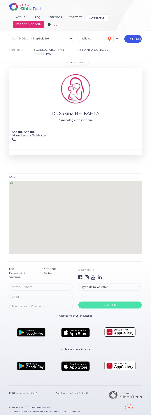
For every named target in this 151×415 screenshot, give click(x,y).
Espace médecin (28, 24)
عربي (55, 24)
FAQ (38, 17)
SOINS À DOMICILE (95, 49)
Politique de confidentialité (23, 393)
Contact (75, 17)
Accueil (22, 17)
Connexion (97, 17)
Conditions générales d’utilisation (73, 393)
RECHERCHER (134, 39)
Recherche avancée (75, 62)
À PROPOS (54, 17)
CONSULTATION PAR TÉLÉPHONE (50, 52)
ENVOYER (109, 305)
